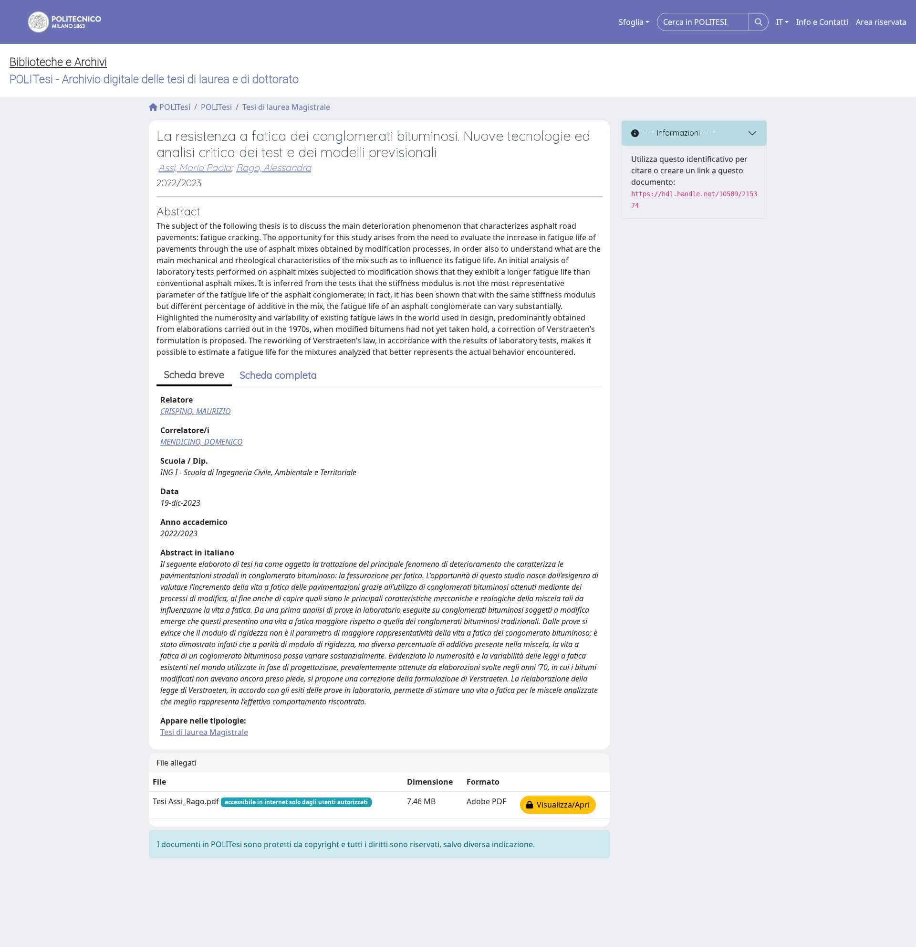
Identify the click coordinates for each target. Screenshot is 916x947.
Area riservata (881, 22)
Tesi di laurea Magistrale (286, 107)
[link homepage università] (58, 22)
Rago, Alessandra (273, 167)
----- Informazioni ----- (677, 133)
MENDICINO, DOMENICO (201, 441)
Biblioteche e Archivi (58, 62)
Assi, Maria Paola (194, 167)
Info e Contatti (822, 22)
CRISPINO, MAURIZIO (195, 411)
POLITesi (173, 107)
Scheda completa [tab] (278, 375)
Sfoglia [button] (631, 22)
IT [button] (779, 22)
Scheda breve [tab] (194, 375)
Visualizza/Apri (561, 804)
